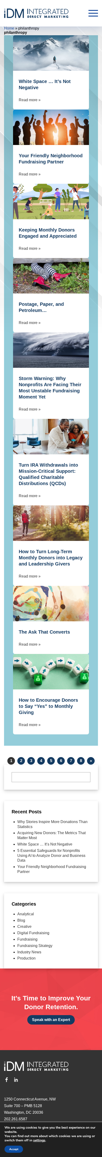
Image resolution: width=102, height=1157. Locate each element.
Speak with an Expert (51, 1020)
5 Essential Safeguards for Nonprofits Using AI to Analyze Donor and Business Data (51, 856)
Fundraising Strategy (34, 946)
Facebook (6, 1079)
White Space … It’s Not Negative (44, 844)
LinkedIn (16, 1079)
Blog (21, 920)
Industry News (29, 952)
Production (26, 958)
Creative (24, 927)
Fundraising (27, 939)
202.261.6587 (15, 1119)
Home (9, 28)
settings (39, 1140)
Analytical (25, 914)
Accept (13, 1149)
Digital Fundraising (33, 933)
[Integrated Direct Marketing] (43, 13)
